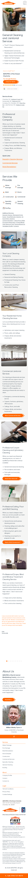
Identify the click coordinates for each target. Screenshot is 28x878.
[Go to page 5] (14, 661)
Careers (4, 778)
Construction (6, 756)
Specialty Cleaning (7, 762)
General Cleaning (7, 765)
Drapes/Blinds (20, 222)
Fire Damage (6, 748)
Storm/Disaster (6, 753)
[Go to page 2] (9, 661)
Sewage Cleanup (7, 215)
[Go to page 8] (19, 661)
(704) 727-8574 (10, 82)
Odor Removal (6, 224)
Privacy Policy (6, 791)
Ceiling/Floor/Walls (19, 220)
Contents (16, 226)
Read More (8, 699)
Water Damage (7, 745)
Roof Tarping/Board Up (18, 224)
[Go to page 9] (21, 661)
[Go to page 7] (18, 661)
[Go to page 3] (10, 661)
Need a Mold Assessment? (12, 542)
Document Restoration (9, 222)
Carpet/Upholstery (7, 220)
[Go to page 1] (7, 661)
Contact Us (5, 781)
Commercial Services (10, 163)
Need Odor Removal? (11, 478)
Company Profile (7, 775)
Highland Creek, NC (16, 99)
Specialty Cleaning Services (12, 159)
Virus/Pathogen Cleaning (14, 217)
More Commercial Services (12, 415)
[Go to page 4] (12, 661)
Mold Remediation (9, 167)
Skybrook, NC (16, 101)
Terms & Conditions (7, 789)
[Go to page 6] (16, 661)
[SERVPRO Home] (8, 3)
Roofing (4, 767)
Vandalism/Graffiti (7, 226)
